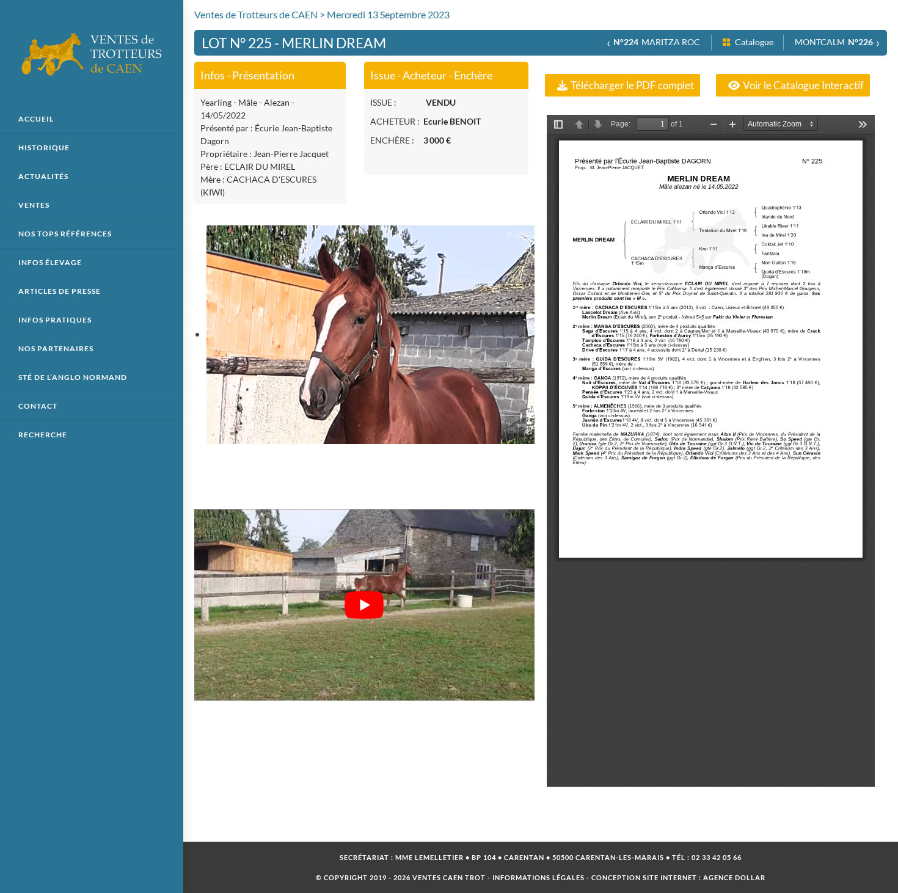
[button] (622, 85)
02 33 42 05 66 (717, 857)
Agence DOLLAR (734, 877)
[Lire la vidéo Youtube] (364, 605)
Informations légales (538, 877)
